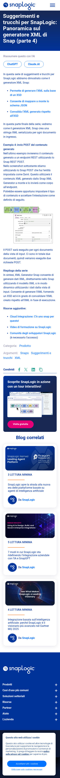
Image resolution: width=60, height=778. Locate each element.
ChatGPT (14, 64)
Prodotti (7, 684)
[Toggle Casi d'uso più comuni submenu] (55, 692)
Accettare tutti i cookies (27, 763)
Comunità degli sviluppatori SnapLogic (33, 333)
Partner (7, 707)
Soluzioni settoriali (13, 696)
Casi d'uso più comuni (15, 690)
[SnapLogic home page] (19, 669)
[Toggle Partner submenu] (55, 709)
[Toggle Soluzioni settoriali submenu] (55, 698)
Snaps (24, 353)
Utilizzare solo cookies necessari (26, 769)
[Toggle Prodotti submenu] (55, 686)
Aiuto (5, 713)
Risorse (7, 702)
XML (18, 358)
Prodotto (25, 345)
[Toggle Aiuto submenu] (55, 715)
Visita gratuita (20, 424)
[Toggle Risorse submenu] (55, 704)
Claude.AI (36, 64)
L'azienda (8, 719)
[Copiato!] (40, 369)
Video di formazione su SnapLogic (30, 327)
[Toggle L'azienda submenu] (55, 721)
